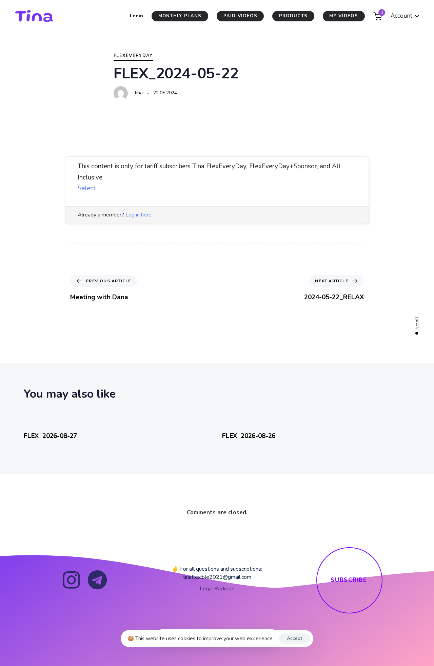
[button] (405, 16)
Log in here (138, 214)
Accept (294, 638)
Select (87, 188)
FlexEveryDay (133, 56)
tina (139, 93)
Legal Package (217, 588)
